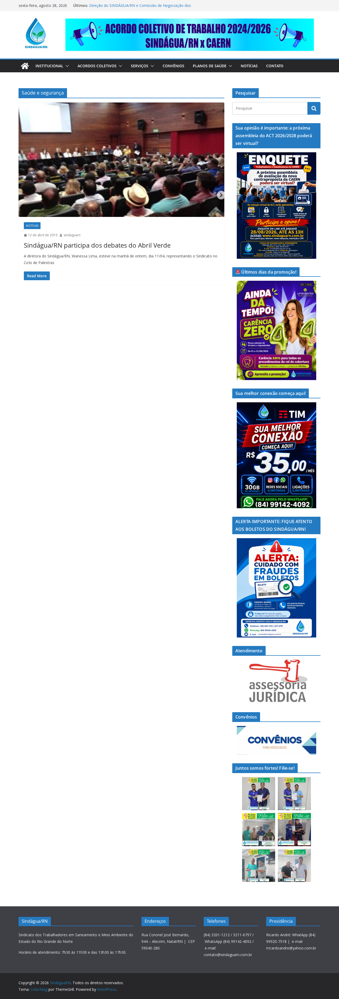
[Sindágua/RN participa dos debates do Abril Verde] (121, 159)
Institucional (49, 65)
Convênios (173, 65)
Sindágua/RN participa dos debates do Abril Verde (97, 245)
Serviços (139, 65)
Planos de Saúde (209, 65)
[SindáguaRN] (25, 66)
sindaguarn (72, 235)
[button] (66, 66)
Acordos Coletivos (97, 65)
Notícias (249, 65)
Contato (274, 65)
